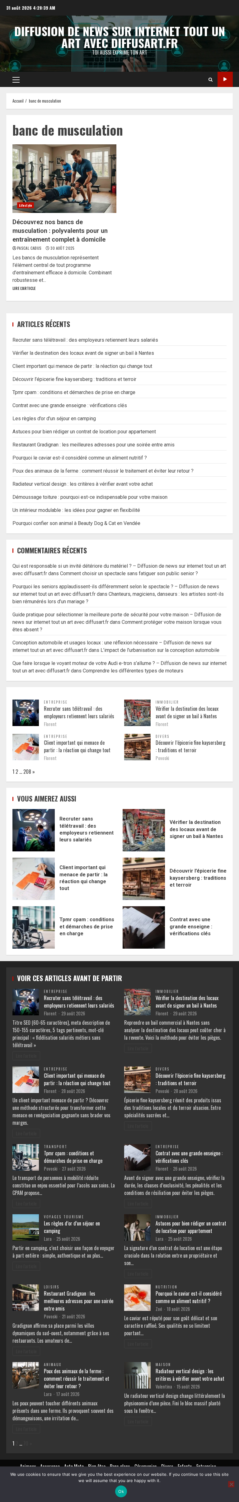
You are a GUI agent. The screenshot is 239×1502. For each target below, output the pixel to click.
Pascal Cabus (30, 248)
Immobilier (167, 702)
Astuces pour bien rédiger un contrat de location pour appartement (84, 432)
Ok (121, 1491)
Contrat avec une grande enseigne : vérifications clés (69, 405)
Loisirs (52, 1286)
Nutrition (166, 1286)
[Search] (211, 79)
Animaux (53, 1364)
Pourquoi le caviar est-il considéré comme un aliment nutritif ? (79, 458)
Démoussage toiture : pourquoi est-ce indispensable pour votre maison (89, 497)
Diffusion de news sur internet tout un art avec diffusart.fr (119, 36)
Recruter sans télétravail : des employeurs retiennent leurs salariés (85, 340)
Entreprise (56, 702)
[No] (231, 1484)
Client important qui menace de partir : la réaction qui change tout (82, 366)
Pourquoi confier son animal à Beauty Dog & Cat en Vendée (76, 523)
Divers (163, 736)
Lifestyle (25, 205)
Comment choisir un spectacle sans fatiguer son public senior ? (129, 573)
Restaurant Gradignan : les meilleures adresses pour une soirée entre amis (93, 445)
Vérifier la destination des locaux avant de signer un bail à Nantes (83, 353)
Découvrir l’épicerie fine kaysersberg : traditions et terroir (74, 379)
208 (27, 771)
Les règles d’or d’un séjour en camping (54, 418)
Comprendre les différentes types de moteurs (133, 671)
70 (25, 1443)
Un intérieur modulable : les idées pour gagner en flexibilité (76, 510)
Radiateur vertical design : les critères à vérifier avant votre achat (82, 484)
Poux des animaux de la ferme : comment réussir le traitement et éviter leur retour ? (103, 471)
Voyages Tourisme (64, 1216)
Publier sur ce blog (225, 79)
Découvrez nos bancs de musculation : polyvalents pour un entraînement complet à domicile (64, 178)
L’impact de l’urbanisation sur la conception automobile (160, 650)
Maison (163, 1364)
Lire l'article (23, 288)
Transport (55, 1146)
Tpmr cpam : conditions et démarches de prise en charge (73, 392)
